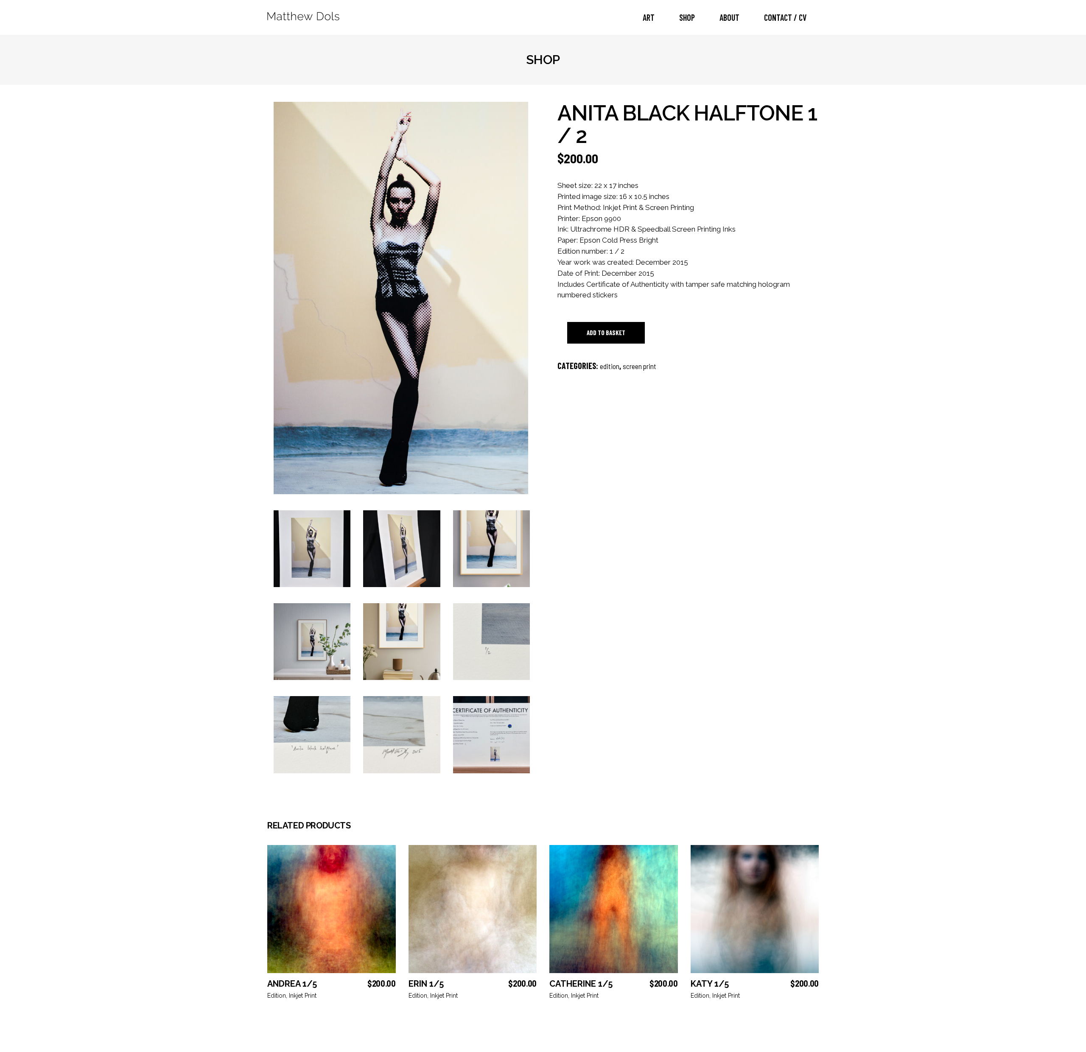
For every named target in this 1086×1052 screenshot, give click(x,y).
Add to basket (606, 332)
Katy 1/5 (710, 984)
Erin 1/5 (426, 984)
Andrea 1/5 (292, 984)
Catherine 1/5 (581, 984)
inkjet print (302, 995)
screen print (639, 366)
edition (609, 366)
